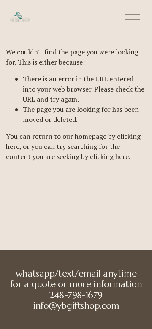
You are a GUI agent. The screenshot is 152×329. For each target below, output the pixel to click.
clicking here (109, 156)
